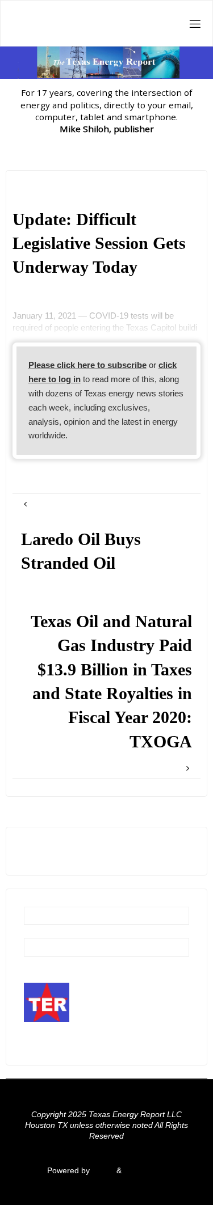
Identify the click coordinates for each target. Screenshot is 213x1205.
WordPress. (145, 1170)
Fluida (102, 1170)
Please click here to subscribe (87, 365)
